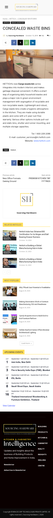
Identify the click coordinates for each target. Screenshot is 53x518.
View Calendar (9, 405)
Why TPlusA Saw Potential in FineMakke (34, 287)
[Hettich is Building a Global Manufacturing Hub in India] (10, 249)
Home (5, 19)
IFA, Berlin (16, 378)
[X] (20, 42)
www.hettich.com (42, 140)
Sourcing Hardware (16, 36)
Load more (25, 343)
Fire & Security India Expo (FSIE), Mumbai (30, 370)
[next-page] (8, 272)
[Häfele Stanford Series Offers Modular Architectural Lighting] (10, 334)
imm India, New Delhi (21, 362)
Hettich (13, 150)
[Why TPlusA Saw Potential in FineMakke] (10, 291)
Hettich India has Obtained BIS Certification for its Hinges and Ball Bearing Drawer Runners (34, 234)
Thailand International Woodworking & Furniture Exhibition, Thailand (29, 398)
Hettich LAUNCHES (18, 23)
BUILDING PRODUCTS (7, 238)
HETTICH (12, 19)
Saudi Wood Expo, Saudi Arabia (26, 386)
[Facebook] (14, 42)
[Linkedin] (32, 42)
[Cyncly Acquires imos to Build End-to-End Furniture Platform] (10, 319)
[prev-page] (4, 272)
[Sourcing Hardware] (4, 35)
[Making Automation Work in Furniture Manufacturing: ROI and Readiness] (10, 305)
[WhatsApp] (26, 42)
